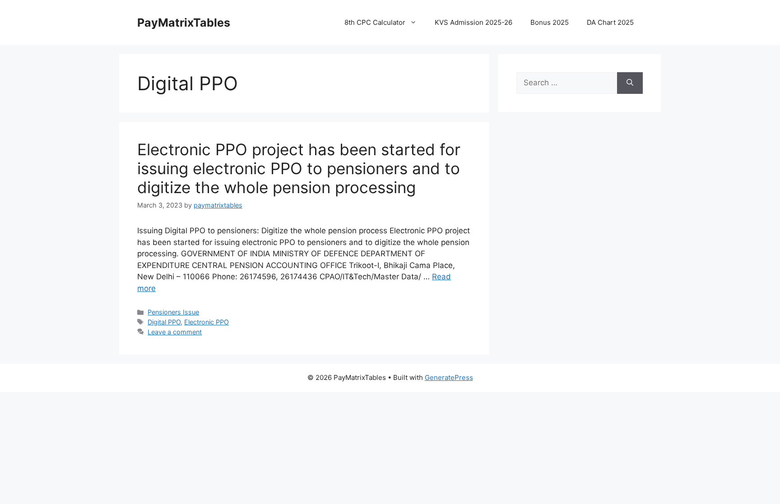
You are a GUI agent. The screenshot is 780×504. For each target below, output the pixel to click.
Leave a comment (175, 332)
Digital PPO (164, 322)
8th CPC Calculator (374, 22)
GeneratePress (449, 377)
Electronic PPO (206, 322)
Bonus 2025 (549, 22)
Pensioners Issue (173, 312)
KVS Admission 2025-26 (473, 22)
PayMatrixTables (183, 22)
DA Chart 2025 (610, 22)
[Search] (630, 83)
